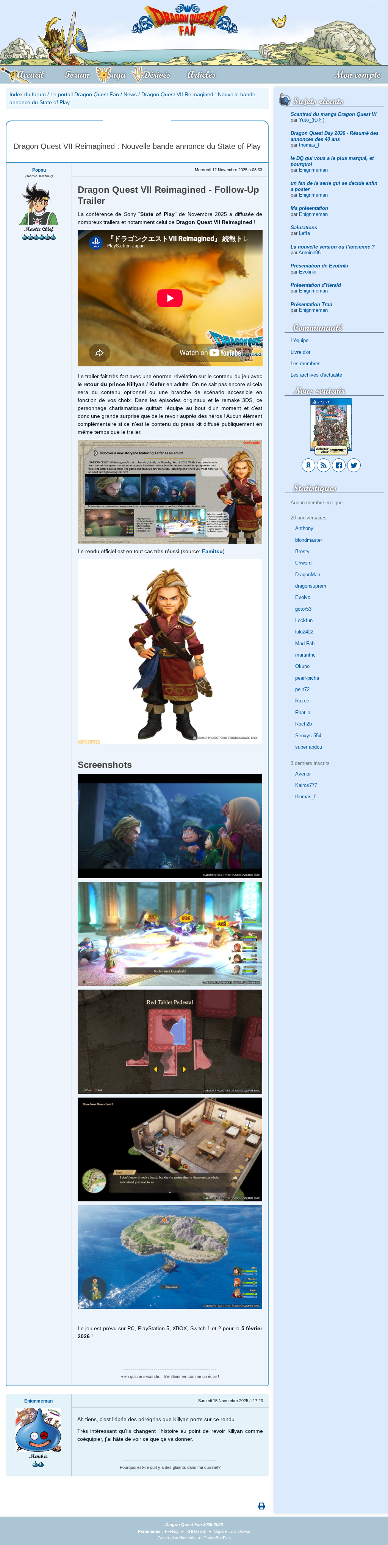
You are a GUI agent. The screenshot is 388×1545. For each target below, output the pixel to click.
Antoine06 (310, 252)
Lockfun (304, 620)
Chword (303, 563)
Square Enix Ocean (232, 1531)
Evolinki (307, 272)
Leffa (304, 233)
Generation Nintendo (177, 1538)
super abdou (308, 747)
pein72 (302, 689)
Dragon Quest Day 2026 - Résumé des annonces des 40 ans (335, 136)
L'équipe (299, 340)
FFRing (171, 1531)
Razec (302, 701)
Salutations (304, 227)
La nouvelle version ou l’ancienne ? (333, 247)
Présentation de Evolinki (319, 266)
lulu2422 (304, 632)
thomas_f (309, 145)
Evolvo (302, 597)
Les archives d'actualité (316, 375)
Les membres (306, 363)
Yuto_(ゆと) (311, 120)
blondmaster (308, 540)
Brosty (302, 551)
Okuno (302, 666)
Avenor (303, 774)
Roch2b (303, 724)
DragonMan (307, 574)
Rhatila (302, 712)
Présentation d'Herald (316, 285)
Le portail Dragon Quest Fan (84, 94)
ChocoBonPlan (217, 1538)
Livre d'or (300, 352)
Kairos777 (306, 785)
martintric (305, 655)
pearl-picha (307, 678)
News (130, 94)
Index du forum (27, 94)
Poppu (39, 170)
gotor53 (303, 609)
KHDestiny (196, 1531)
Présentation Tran (311, 304)
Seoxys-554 (308, 735)
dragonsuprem (310, 586)
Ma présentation (309, 208)
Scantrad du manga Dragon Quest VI (334, 114)
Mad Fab (304, 643)
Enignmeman (313, 170)
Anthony (304, 528)
